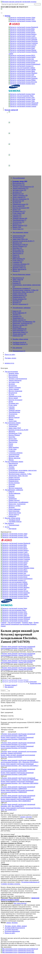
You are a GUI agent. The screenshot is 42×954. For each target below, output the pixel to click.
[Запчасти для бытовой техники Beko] (22, 29)
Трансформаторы (14, 412)
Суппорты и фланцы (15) (21, 264)
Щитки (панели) (14, 417)
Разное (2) (16, 255)
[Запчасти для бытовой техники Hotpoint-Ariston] (25, 53)
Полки (11, 401)
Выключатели (13, 377)
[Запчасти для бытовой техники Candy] (22, 36)
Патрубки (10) (17, 301)
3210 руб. (4, 794)
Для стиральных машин (13, 423)
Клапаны (12, 468)
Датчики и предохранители (18, 378)
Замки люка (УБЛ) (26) (20, 239)
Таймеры (12, 408)
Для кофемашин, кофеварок (14, 490)
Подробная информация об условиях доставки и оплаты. (20, 883)
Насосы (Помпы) (14, 435)
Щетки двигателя (14, 458)
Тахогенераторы (14, 454)
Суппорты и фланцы (15, 453)
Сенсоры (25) (17, 215)
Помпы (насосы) (14, 477)
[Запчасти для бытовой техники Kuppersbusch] (24, 64)
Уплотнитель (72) (18, 222)
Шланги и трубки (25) (20, 325)
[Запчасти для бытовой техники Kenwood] (23, 60)
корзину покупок (26, 817)
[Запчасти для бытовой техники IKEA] (22, 55)
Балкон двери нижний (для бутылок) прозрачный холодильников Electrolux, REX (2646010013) (17, 800)
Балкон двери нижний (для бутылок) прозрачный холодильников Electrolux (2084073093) (17, 738)
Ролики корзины (14, 483)
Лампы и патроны (15, 387)
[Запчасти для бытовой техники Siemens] (14, 92)
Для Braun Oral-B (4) (19, 342)
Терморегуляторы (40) (20, 218)
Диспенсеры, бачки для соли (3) (23, 292)
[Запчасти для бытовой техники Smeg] (22, 94)
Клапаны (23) (17, 316)
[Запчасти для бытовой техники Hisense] (22, 50)
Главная (3, 622)
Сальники (12, 451)
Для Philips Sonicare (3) (20, 344)
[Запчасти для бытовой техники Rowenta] (23, 82)
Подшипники (13, 440)
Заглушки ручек (14, 382)
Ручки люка (13, 449)
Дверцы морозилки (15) (20, 188)
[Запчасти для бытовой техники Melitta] (22, 69)
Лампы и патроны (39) (20, 195)
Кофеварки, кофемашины (17, 146)
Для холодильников (11, 371)
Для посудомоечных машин (14, 461)
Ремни (11, 445)
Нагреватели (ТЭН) (15, 433)
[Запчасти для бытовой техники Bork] (21, 30)
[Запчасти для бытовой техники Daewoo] (23, 38)
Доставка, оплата (10, 358)
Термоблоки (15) (18, 318)
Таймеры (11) (17, 216)
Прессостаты (13, 442)
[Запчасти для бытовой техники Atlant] (22, 17)
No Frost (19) (17, 202)
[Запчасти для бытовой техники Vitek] (22, 101)
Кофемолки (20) (18, 335)
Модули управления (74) (21, 199)
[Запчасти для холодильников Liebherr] (22, 68)
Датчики (11, 467)
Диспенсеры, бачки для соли (18, 475)
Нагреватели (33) (18, 201)
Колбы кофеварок (14, 493)
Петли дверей (13, 398)
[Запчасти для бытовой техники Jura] (21, 59)
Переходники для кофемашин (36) (24, 321)
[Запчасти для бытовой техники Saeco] (22, 83)
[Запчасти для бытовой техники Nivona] (22, 76)
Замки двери (13, 465)
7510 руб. (4, 741)
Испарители (13, 385)
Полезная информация (12, 931)
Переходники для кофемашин (18, 502)
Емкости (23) (17, 311)
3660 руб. (4, 776)
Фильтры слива (14, 456)
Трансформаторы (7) (19, 220)
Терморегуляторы (14, 410)
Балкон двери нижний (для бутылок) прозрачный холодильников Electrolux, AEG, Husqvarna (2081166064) (19, 782)
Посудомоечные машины (17, 135)
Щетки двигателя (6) (19, 269)
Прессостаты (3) (18, 253)
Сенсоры (12, 407)
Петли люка (13, 438)
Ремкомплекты (13, 481)
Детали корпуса (14, 514)
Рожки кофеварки (14, 509)
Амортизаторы (13, 424)
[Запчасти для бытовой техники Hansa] (22, 46)
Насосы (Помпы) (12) (20, 246)
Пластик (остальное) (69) (21, 208)
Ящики (11, 419)
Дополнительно (14, 525)
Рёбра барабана (14, 447)
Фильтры (12, 415)
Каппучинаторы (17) (19, 330)
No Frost (11, 394)
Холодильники (14, 114)
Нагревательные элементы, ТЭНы (20, 474)
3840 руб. (4, 811)
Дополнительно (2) (19, 351)
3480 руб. (4, 802)
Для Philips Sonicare (15, 521)
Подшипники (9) (18, 251)
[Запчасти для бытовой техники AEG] (22, 19)
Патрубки (12, 437)
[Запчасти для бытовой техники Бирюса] (22, 34)
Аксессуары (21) (18, 229)
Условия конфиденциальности (15, 928)
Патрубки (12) (17, 248)
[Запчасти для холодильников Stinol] (21, 96)
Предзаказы (12, 528)
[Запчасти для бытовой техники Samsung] (14, 88)
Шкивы (11, 460)
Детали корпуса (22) (19, 334)
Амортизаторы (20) (19, 236)
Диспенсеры (13, 426)
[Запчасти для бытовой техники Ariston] (22, 21)
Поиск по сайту (10, 354)
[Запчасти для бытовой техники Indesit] (22, 57)
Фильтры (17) (17, 223)
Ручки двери (13, 405)
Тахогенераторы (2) (19, 266)
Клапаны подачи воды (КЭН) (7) (23, 241)
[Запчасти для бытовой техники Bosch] (22, 32)
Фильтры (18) (17, 327)
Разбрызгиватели (14, 479)
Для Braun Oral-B (14, 520)
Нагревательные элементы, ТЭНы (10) (25, 290)
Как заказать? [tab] (9, 687)
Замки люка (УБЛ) (15, 428)
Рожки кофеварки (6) (19, 328)
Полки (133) (17, 209)
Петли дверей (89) (19, 206)
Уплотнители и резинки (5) (22, 288)
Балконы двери (14, 373)
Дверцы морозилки (15, 380)
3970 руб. (4, 758)
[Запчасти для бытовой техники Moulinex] (23, 73)
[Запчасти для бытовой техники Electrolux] (23, 41)
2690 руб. (4, 785)
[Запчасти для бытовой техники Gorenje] (22, 45)
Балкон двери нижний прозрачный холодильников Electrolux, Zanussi (20, 624)
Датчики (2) (16, 281)
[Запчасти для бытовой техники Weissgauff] (23, 103)
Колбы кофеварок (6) (19, 313)
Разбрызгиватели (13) (20, 295)
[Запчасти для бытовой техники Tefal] (21, 97)
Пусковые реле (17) (19, 211)
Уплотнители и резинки (17, 472)
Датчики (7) (16, 314)
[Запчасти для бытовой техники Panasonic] (23, 78)
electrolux (15, 922)
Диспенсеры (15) (18, 237)
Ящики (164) (17, 227)
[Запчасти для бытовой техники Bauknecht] (23, 27)
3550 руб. (4, 767)
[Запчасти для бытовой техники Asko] (14, 25)
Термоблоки (13, 498)
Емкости (11, 491)
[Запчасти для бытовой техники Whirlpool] (23, 104)
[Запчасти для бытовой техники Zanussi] (22, 106)
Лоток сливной (14, 389)
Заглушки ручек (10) (19, 190)
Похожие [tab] (11, 685)
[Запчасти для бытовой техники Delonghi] (23, 39)
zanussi (8, 922)
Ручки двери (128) (19, 213)
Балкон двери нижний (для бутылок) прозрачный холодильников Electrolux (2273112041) (17, 747)
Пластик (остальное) (15, 400)
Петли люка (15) (18, 250)
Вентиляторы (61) (18, 183)
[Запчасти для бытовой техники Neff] (21, 75)
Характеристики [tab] (35, 683)
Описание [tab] (33, 681)
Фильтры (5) (17, 302)
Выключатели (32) (19, 185)
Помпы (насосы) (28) (19, 293)
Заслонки (12, 384)
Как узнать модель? (20, 903)
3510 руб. (4, 750)
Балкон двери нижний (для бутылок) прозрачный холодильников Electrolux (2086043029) (17, 791)
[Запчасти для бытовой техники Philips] (22, 80)
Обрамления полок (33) (20, 204)
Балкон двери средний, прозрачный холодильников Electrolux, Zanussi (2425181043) (18, 756)
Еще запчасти (13, 168)
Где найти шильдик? (11, 929)
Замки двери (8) (18, 279)
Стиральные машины (16, 125)
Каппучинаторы (14, 511)
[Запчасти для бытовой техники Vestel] (22, 99)
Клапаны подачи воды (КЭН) (18, 430)
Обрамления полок (15, 396)
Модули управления (15, 391)
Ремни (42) (16, 257)
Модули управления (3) (20, 304)
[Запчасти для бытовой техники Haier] (22, 48)
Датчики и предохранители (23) (23, 186)
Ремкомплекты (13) (19, 297)
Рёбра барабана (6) (19, 258)
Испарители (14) (18, 193)
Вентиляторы (13, 375)
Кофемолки (12, 516)
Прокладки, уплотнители (17, 504)
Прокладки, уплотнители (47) (22, 323)
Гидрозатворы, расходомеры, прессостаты (23, 470)
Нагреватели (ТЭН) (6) (20, 244)
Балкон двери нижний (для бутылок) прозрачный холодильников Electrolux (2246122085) (17, 773)
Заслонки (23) (17, 192)
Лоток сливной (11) (19, 197)
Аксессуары (13, 421)
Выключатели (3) (18, 278)
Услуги (7, 527)
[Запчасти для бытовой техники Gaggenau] (23, 43)
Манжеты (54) (17, 243)
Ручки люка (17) (18, 260)
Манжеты (12, 431)
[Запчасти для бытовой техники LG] (21, 66)
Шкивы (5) (16, 271)
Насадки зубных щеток (16, 157)
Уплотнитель (13, 414)
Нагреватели (13, 393)
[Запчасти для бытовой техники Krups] (22, 62)
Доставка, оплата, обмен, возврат (16, 926)
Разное (11, 444)
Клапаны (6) (17, 283)
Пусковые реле (14, 403)
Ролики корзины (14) (19, 299)
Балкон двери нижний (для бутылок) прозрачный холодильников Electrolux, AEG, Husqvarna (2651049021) (19, 764)
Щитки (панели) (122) (20, 225)
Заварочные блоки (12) (20, 332)
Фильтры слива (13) (19, 267)
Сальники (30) (17, 262)
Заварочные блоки (15, 513)
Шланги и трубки (14, 505)
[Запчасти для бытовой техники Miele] (22, 71)
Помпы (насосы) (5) (19, 320)
